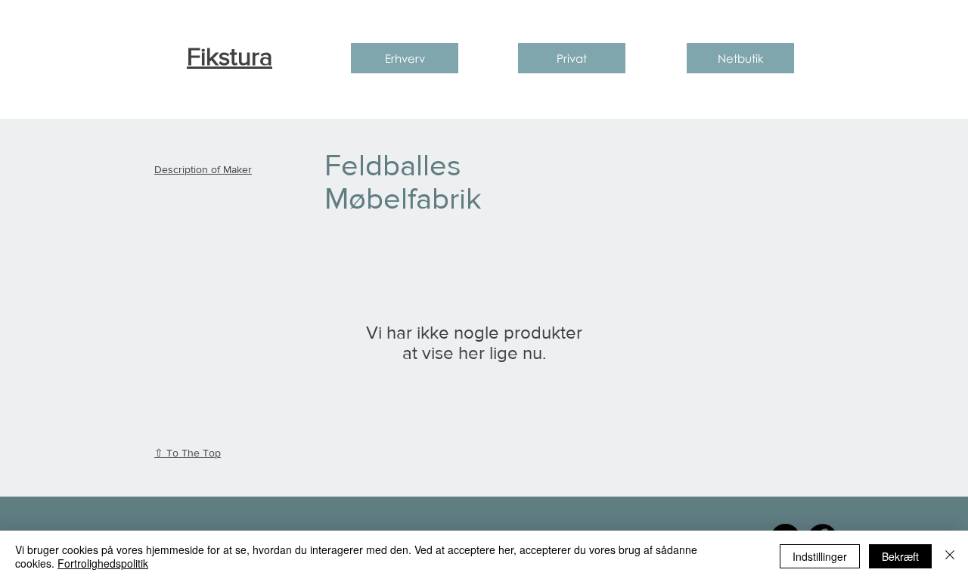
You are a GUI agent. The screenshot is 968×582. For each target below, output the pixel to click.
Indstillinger (820, 556)
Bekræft (900, 556)
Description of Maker (203, 169)
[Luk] (950, 556)
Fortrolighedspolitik (102, 563)
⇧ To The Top (187, 453)
